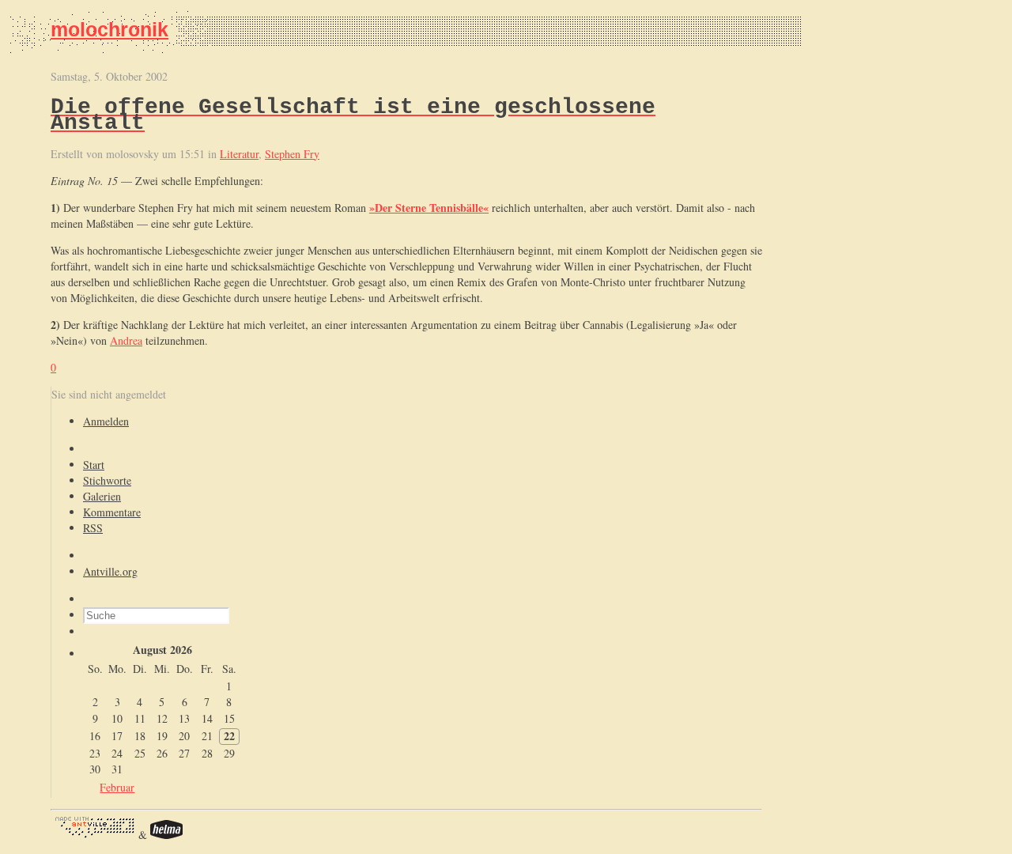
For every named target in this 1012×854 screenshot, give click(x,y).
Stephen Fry (292, 153)
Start (93, 464)
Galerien (102, 496)
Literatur (239, 153)
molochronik (109, 29)
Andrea (126, 340)
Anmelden (106, 421)
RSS (93, 527)
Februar (117, 787)
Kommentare (112, 512)
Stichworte (107, 480)
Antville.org (110, 571)
